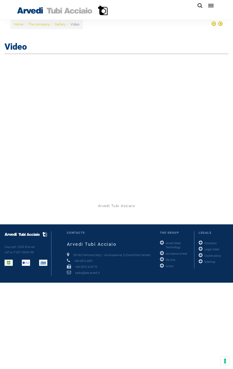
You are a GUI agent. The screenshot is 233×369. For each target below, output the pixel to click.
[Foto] (214, 24)
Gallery (60, 24)
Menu (210, 3)
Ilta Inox (170, 259)
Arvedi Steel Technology (173, 245)
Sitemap (209, 262)
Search (200, 3)
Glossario (210, 243)
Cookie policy (212, 255)
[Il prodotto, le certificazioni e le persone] (220, 24)
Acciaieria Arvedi (176, 253)
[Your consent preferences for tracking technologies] (225, 361)
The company (39, 24)
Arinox (170, 266)
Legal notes (211, 249)
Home (18, 24)
